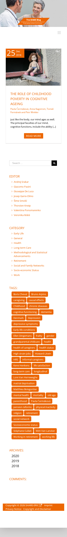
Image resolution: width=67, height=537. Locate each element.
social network (21, 419)
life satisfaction (42, 365)
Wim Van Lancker (45, 430)
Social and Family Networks (29, 265)
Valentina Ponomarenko (27, 210)
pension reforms (22, 407)
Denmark (18, 318)
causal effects (36, 300)
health (47, 341)
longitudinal (40, 371)
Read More (33, 136)
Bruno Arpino (38, 294)
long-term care (21, 371)
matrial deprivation (24, 383)
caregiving (19, 300)
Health (21, 71)
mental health (21, 395)
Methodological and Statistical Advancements (30, 254)
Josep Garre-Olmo (23, 196)
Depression (34, 318)
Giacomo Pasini (22, 186)
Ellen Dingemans (22, 335)
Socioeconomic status (25, 425)
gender (50, 335)
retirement (32, 413)
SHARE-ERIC (32, 505)
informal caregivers (32, 359)
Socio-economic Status (37, 71)
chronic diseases (38, 306)
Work (17, 275)
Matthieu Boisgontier (25, 389)
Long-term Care (22, 247)
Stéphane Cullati (22, 430)
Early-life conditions (24, 329)
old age (52, 395)
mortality (38, 395)
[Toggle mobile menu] (59, 33)
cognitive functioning (25, 312)
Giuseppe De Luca (24, 191)
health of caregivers (24, 347)
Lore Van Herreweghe (25, 377)
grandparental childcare (26, 341)
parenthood (20, 401)
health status (46, 347)
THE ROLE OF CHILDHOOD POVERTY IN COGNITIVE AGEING (30, 99)
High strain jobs (22, 353)
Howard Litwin (43, 353)
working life (48, 436)
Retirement (20, 260)
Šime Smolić (20, 200)
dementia (46, 312)
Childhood (19, 306)
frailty (39, 335)
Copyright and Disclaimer (37, 509)
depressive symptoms (25, 324)
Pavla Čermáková (40, 401)
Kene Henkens (21, 365)
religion (17, 413)
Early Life (19, 233)
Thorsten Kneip (22, 205)
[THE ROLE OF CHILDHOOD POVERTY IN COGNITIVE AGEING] (33, 67)
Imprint (48, 505)
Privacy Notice (13, 509)
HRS (15, 359)
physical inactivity (45, 407)
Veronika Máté (22, 215)
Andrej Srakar (21, 181)
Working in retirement (25, 436)
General (18, 238)
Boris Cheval (20, 294)
